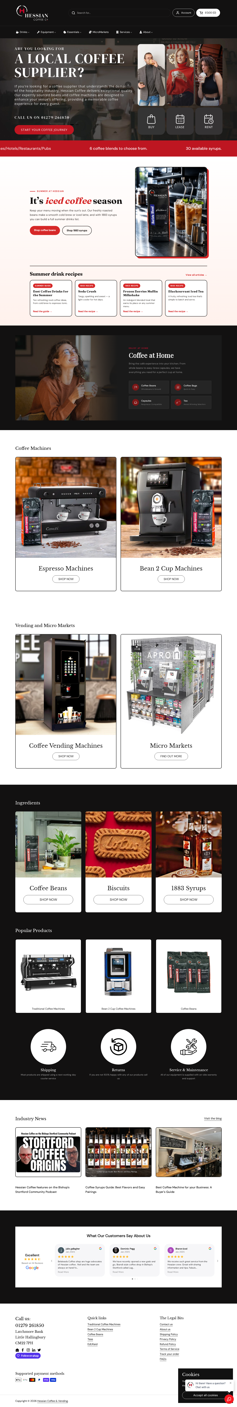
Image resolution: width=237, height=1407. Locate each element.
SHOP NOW (66, 579)
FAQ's (163, 1359)
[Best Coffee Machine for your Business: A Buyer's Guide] (189, 1152)
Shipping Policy (169, 1334)
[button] (208, 13)
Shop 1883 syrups (77, 230)
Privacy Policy (168, 1339)
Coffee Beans (95, 1334)
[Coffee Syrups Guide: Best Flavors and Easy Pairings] (118, 1152)
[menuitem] (22, 32)
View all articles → (196, 274)
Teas (90, 1339)
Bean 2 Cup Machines (100, 1329)
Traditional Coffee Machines (104, 1324)
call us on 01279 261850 (42, 117)
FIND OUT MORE (171, 756)
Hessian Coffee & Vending (52, 1401)
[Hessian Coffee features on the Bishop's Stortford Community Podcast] (48, 1152)
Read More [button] (63, 1271)
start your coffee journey (44, 130)
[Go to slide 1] (132, 1279)
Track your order (169, 1354)
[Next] (128, 85)
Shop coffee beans (45, 230)
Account (186, 12)
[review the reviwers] (100, 1249)
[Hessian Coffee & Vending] (32, 13)
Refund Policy (168, 1344)
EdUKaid (93, 1344)
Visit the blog (213, 1118)
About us (165, 1329)
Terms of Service (169, 1349)
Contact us (166, 1324)
